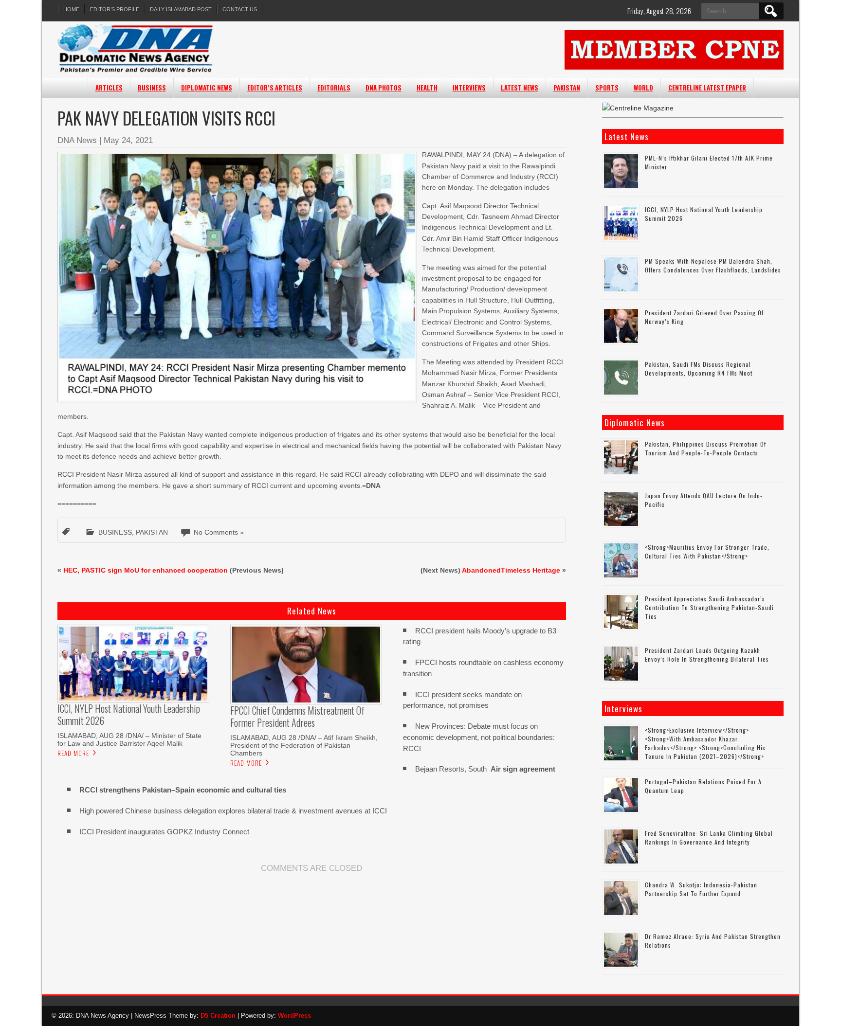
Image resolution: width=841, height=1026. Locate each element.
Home (71, 9)
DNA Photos (384, 87)
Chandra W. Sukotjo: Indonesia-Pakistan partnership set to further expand (701, 889)
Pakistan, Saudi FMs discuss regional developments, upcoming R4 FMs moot (698, 368)
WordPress (294, 1015)
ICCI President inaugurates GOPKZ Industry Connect (164, 832)
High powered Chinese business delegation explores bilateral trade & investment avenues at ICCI (233, 811)
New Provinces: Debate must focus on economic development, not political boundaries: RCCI (479, 737)
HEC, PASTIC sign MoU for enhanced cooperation (145, 570)
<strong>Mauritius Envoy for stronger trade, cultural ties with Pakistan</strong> (707, 551)
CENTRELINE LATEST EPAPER (707, 87)
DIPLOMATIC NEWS (206, 87)
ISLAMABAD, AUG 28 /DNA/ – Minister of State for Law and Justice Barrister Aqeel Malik (129, 739)
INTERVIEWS (469, 87)
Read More (73, 753)
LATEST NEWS (519, 87)
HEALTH (427, 87)
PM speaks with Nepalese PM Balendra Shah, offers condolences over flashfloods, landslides (713, 265)
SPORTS (607, 87)
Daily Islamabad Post (181, 9)
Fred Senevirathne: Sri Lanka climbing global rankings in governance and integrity (709, 837)
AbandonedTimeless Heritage (511, 570)
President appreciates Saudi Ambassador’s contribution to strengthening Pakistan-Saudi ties (709, 607)
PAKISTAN (566, 87)
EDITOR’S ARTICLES (274, 87)
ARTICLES (109, 87)
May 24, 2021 (128, 140)
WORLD (643, 87)
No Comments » (219, 532)
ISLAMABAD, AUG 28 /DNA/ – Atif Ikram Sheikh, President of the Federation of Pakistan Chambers (304, 745)
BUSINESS (152, 87)
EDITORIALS (333, 87)
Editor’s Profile (114, 9)
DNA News (77, 140)
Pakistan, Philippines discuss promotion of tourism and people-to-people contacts (705, 448)
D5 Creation (218, 1015)
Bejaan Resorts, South (485, 769)
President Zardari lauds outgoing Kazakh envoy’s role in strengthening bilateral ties (707, 654)
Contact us (239, 9)
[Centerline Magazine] (638, 108)
